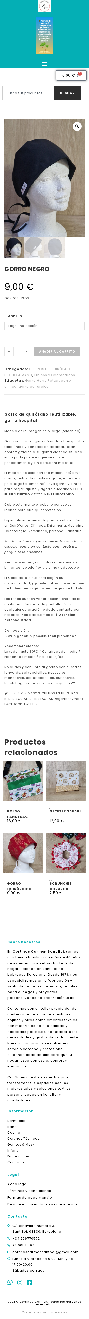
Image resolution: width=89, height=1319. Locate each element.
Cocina (13, 1133)
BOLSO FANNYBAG (17, 814)
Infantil (13, 1150)
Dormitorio (16, 1121)
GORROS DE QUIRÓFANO (50, 369)
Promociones (18, 1156)
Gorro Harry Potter (42, 380)
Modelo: (15, 316)
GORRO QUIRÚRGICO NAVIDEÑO (19, 886)
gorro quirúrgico (34, 386)
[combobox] (27, 93)
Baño (12, 1127)
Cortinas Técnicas (23, 1138)
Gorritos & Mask (21, 1144)
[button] (44, 63)
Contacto (15, 1162)
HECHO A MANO (18, 375)
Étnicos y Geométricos (54, 375)
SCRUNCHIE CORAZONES (61, 886)
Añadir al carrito (57, 351)
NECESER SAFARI (65, 811)
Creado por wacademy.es (44, 1312)
